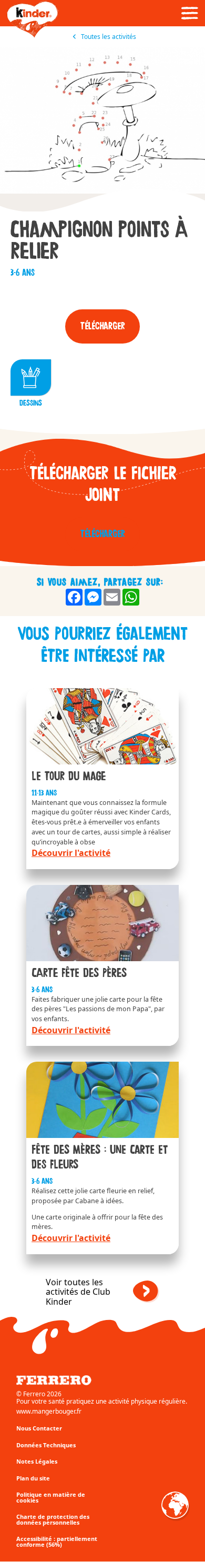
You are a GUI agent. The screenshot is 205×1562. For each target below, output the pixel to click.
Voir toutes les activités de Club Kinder (78, 1291)
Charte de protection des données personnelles (52, 1519)
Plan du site (33, 1478)
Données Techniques (46, 1445)
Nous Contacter (39, 1428)
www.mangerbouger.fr (48, 1411)
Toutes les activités (107, 37)
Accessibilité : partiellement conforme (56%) (56, 1541)
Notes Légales (36, 1461)
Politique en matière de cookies (50, 1497)
